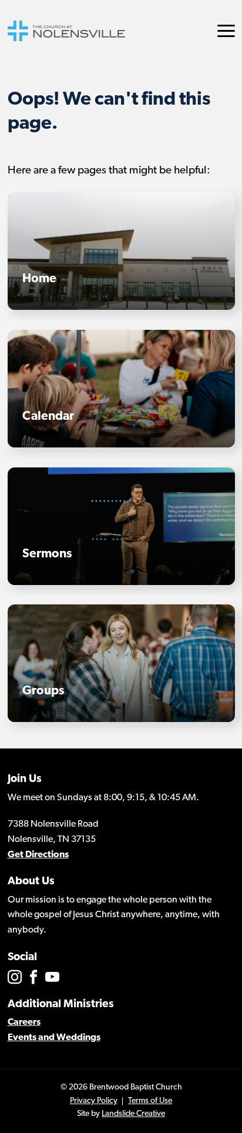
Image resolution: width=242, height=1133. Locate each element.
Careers (24, 1022)
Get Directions (38, 855)
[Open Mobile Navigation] (226, 31)
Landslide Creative (133, 1113)
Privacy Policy (93, 1101)
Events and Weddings (54, 1037)
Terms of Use (150, 1101)
